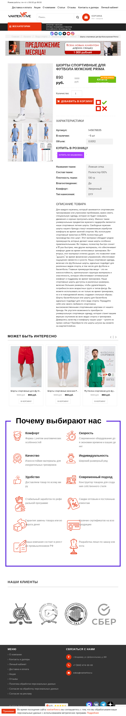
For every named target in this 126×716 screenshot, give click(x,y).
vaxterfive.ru (54, 709)
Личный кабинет (109, 7)
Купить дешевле (102, 80)
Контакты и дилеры (88, 7)
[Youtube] (68, 33)
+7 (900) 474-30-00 (83, 665)
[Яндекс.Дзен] (64, 33)
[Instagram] (72, 33)
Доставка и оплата (22, 7)
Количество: (62, 93)
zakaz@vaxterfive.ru (82, 672)
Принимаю (8, 711)
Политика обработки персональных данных (32, 683)
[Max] (52, 33)
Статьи (61, 7)
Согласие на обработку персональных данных (34, 688)
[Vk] (56, 33)
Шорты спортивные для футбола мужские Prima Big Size (39, 391)
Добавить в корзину (77, 101)
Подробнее (93, 712)
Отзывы (71, 7)
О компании (49, 7)
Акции (37, 7)
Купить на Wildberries (71, 155)
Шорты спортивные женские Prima (64, 391)
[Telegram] (60, 33)
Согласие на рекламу (20, 693)
